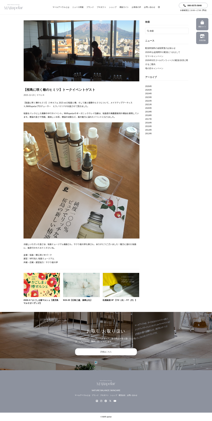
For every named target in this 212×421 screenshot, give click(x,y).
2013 (147, 133)
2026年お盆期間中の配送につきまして (162, 52)
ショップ (113, 7)
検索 (147, 22)
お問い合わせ (149, 7)
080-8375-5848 (194, 5)
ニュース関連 (78, 7)
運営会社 (122, 395)
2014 (147, 130)
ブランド (90, 7)
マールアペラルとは (60, 7)
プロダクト (101, 7)
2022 (147, 101)
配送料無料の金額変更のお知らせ (160, 48)
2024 (147, 93)
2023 (147, 97)
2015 (147, 126)
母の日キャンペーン (154, 68)
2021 (147, 104)
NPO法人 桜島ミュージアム (42, 258)
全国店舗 (202, 40)
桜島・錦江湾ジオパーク (41, 254)
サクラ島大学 (52, 262)
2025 (147, 90)
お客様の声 (136, 7)
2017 (147, 119)
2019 (147, 112)
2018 (147, 115)
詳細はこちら (106, 352)
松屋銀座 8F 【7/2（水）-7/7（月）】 (120, 300)
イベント (41, 94)
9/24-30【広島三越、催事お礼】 (77, 300)
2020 (147, 108)
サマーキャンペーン (154, 56)
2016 (147, 123)
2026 (147, 86)
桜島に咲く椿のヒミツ (36, 102)
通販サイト (124, 7)
